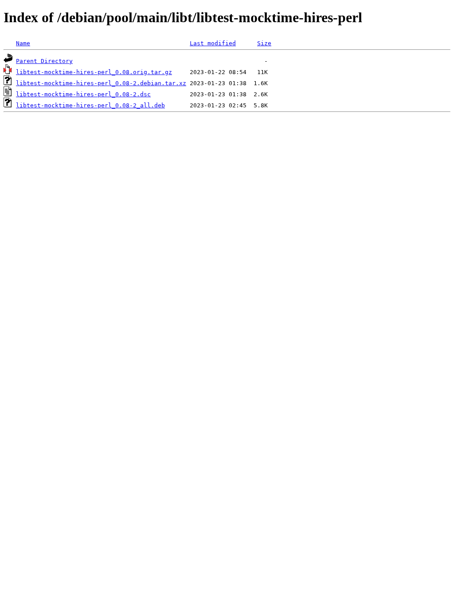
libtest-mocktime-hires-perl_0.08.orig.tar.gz (94, 72)
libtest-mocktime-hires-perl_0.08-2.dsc (83, 94)
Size (264, 43)
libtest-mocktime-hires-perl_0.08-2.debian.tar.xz (101, 83)
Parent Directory (44, 61)
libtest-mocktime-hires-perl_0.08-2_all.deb (90, 105)
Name (23, 43)
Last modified (213, 43)
